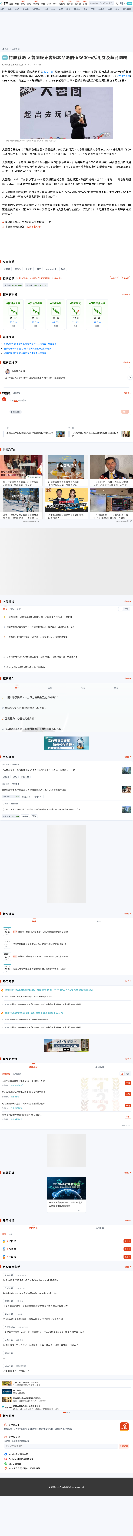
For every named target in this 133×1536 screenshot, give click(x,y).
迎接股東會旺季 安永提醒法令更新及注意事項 (25, 353)
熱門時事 (36, 9)
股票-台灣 (15, 1096)
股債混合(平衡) (17, 1085)
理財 (93, 9)
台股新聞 (16, 49)
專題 (110, 9)
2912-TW (124, 76)
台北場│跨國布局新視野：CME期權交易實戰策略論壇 (40, 931)
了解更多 (125, 294)
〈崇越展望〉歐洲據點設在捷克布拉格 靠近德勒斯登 (95, 434)
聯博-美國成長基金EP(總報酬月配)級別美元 (22, 1114)
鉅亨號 (78, 3)
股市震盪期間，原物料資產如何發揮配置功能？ (66, 516)
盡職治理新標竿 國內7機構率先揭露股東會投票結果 (27, 348)
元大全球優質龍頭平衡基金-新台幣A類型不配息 (23, 1080)
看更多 (126, 362)
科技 (17, 9)
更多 (126, 609)
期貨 (68, 9)
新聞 (17, 3)
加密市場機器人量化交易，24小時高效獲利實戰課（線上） (40, 944)
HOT (15, 932)
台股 (23, 3)
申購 (128, 1082)
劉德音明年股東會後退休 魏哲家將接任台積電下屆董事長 (30, 343)
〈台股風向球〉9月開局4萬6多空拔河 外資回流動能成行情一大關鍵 (111, 516)
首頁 (11, 3)
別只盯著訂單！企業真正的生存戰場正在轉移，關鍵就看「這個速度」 (20, 483)
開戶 (128, 1116)
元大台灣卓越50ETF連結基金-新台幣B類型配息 (23, 1092)
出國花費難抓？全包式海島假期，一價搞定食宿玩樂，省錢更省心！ (66, 483)
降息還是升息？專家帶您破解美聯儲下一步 (28, 221)
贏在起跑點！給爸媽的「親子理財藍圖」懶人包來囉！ (40, 278)
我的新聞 (127, 9)
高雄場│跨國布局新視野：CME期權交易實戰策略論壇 (40, 956)
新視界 (101, 9)
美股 (29, 3)
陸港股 (36, 3)
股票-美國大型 (16, 1119)
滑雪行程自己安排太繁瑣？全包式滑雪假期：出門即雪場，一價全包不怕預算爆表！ (20, 517)
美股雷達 (15, 784)
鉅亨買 (70, 3)
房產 (85, 9)
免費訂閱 (124, 1446)
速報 (46, 9)
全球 (55, 3)
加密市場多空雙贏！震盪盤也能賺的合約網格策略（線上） (40, 968)
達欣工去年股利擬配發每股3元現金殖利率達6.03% (29, 432)
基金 (43, 3)
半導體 (12, 1256)
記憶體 (12, 1241)
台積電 (12, 1249)
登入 (125, 3)
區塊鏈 (77, 9)
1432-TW (48, 71)
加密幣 (62, 3)
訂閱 (85, 3)
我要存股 (125, 278)
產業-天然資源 (16, 1108)
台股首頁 (114, 278)
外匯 (49, 3)
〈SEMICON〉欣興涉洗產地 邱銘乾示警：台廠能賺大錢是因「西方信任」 (111, 484)
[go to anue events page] (117, 3)
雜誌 (117, 9)
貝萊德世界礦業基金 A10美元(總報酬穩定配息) (23, 1103)
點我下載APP (33, 226)
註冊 (130, 3)
